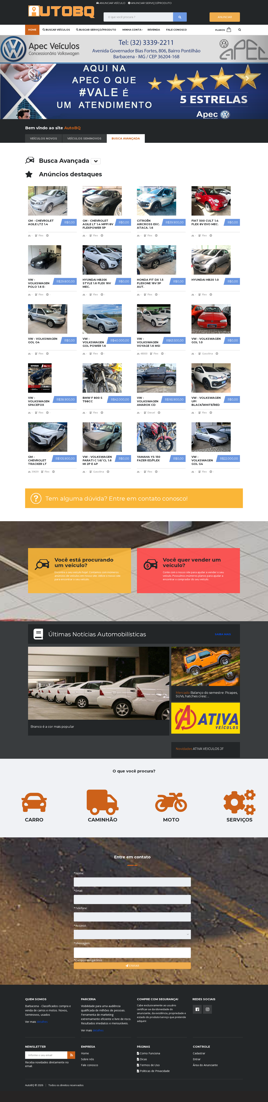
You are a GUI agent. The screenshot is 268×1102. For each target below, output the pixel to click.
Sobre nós (87, 1059)
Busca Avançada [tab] (126, 138)
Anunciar (225, 17)
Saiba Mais (223, 634)
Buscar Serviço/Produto (97, 29)
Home (32, 29)
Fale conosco (176, 29)
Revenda (154, 29)
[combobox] (132, 934)
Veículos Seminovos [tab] (84, 138)
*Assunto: (80, 925)
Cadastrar (199, 1053)
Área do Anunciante (205, 1065)
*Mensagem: (82, 943)
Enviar (133, 965)
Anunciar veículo (112, 3)
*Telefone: (80, 908)
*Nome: (79, 873)
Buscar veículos (57, 29)
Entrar (197, 1059)
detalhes (42, 1022)
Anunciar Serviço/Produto (151, 3)
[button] (20, 77)
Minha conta (131, 29)
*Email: (78, 891)
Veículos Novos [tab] (43, 138)
